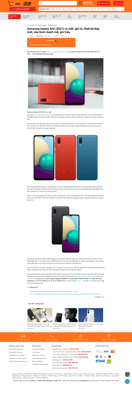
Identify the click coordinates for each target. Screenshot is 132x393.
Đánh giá (95, 16)
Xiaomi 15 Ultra (17, 377)
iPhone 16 (65, 9)
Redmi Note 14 (16, 376)
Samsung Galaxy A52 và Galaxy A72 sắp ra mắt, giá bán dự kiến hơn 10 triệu (54, 291)
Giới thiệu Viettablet (38, 349)
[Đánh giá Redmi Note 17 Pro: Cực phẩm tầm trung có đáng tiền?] (90, 315)
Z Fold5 (86, 376)
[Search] (41, 3)
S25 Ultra (58, 9)
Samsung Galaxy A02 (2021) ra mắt (40, 45)
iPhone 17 (114, 9)
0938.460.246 (82, 354)
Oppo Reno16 (68, 374)
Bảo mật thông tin (37, 361)
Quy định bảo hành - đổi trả (17, 358)
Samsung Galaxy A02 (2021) (43, 115)
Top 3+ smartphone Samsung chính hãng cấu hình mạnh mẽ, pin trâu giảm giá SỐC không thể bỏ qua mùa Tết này (65, 294)
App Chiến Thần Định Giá (40, 364)
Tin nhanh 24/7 (13, 16)
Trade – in (80, 281)
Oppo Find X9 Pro (47, 374)
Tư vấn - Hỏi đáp (57, 16)
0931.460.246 (83, 357)
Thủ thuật (70, 16)
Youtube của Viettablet (101, 356)
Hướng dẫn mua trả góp (16, 355)
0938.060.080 (88, 3)
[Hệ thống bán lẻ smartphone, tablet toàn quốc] (14, 3)
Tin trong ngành (26, 16)
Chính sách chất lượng (39, 358)
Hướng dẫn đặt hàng (15, 352)
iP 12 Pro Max (58, 374)
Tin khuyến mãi (42, 16)
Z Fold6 (34, 374)
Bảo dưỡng (116, 16)
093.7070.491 (73, 368)
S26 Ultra (52, 9)
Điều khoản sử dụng (38, 355)
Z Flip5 (92, 376)
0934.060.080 (86, 352)
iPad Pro (117, 374)
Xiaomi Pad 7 (116, 376)
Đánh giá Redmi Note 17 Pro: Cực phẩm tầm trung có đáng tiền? (90, 325)
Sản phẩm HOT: (45, 9)
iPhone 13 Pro (86, 9)
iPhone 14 (78, 9)
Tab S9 (98, 376)
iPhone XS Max (108, 374)
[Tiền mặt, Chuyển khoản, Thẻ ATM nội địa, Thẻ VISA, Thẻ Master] (105, 351)
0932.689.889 (73, 362)
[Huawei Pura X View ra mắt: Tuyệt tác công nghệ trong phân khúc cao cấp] (65, 315)
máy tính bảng (92, 276)
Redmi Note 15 (101, 9)
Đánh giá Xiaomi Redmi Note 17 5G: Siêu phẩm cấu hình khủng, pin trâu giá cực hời (39, 325)
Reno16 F (93, 9)
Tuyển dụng (36, 352)
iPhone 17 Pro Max (29, 377)
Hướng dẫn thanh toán (16, 349)
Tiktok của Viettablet (110, 356)
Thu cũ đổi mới (105, 3)
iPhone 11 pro (77, 374)
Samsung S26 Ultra (42, 377)
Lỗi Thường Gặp (82, 16)
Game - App (105, 16)
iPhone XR (99, 374)
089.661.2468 (67, 360)
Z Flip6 (39, 374)
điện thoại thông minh (80, 276)
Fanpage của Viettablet (97, 356)
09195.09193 (67, 365)
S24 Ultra (28, 374)
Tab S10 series (105, 376)
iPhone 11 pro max (89, 374)
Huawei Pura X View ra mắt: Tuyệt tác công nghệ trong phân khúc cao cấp (64, 325)
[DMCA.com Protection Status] (108, 361)
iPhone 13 (44, 376)
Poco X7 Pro (72, 376)
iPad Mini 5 (36, 376)
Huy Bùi (31, 36)
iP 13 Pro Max (53, 376)
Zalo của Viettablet (106, 356)
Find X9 (108, 9)
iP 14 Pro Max (63, 376)
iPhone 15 (71, 9)
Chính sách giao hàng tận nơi (18, 361)
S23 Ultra (80, 376)
